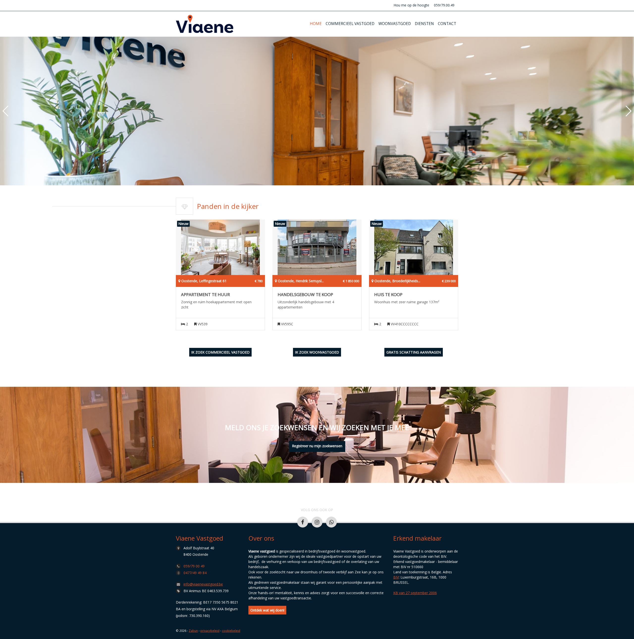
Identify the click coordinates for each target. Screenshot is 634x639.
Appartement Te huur (205, 294)
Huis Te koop (388, 294)
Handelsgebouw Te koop (305, 294)
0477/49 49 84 (195, 572)
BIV (396, 577)
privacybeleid (209, 631)
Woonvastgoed (394, 23)
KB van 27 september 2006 (415, 592)
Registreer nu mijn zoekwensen (317, 446)
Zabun (193, 631)
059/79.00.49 (444, 5)
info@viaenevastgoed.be (203, 584)
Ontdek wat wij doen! (267, 610)
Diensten (424, 23)
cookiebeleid (231, 631)
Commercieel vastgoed (350, 23)
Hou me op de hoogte (411, 5)
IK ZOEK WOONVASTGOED (317, 352)
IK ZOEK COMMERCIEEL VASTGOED (220, 352)
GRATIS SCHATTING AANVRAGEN (413, 352)
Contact (447, 23)
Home (316, 23)
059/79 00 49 (194, 566)
